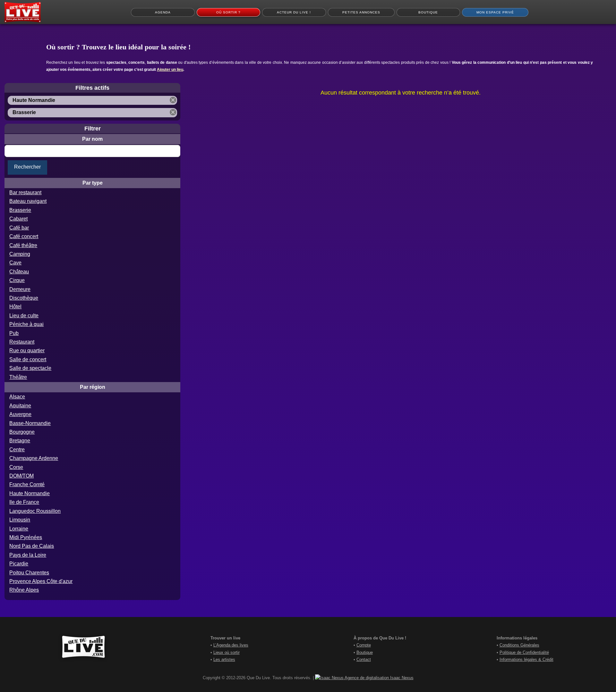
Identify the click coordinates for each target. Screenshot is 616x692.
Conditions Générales (519, 645)
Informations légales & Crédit (526, 659)
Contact (363, 659)
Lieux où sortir (226, 652)
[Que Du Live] (22, 12)
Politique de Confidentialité (524, 652)
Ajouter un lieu (170, 69)
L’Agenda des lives (230, 645)
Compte (363, 645)
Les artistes (224, 659)
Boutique (364, 652)
